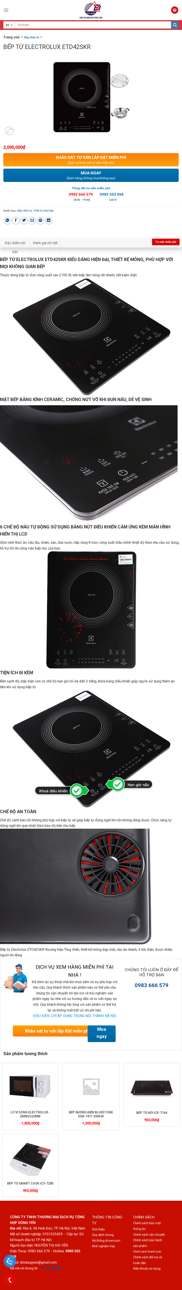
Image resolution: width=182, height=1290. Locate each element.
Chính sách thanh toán (147, 1251)
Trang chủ (11, 37)
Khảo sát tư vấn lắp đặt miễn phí (57, 1031)
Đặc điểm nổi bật (15, 247)
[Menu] (6, 10)
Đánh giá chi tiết (45, 243)
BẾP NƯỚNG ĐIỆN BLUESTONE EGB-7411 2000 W (91, 1114)
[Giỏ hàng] (174, 10)
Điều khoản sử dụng (146, 1268)
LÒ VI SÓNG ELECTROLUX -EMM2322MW (30, 1114)
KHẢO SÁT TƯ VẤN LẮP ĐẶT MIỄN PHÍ (91, 159)
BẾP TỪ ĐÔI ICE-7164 (151, 1113)
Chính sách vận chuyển (149, 1234)
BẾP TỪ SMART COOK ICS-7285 (30, 1183)
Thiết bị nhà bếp (43, 210)
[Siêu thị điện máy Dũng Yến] (91, 10)
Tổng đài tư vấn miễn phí (91, 188)
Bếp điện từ (24, 210)
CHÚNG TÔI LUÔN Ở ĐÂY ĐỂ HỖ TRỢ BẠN (151, 972)
